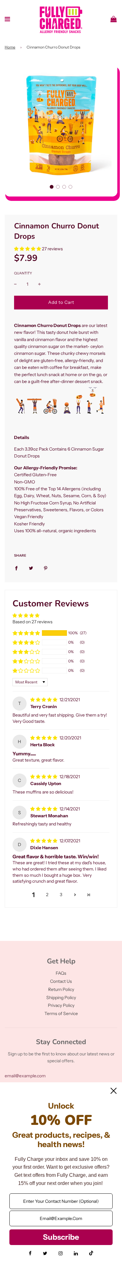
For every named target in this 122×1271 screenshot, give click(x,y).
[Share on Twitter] (31, 568)
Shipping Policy (61, 997)
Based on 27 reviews (33, 622)
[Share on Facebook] (16, 568)
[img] (44, 699)
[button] (51, 187)
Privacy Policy (61, 1005)
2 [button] (47, 894)
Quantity (23, 273)
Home (10, 47)
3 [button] (61, 894)
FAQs (61, 973)
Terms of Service (61, 1013)
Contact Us (61, 981)
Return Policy (61, 989)
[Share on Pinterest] (46, 568)
